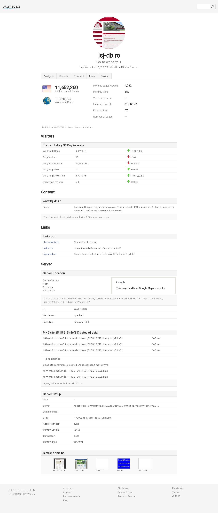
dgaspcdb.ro (49, 254)
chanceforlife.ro (51, 242)
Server (105, 76)
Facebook (177, 488)
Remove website (71, 496)
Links (92, 76)
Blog (65, 500)
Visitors (63, 76)
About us (68, 488)
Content (79, 76)
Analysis (49, 76)
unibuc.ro (48, 248)
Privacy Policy (125, 492)
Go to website (107, 62)
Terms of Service (126, 496)
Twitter (175, 492)
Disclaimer (123, 488)
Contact (67, 492)
